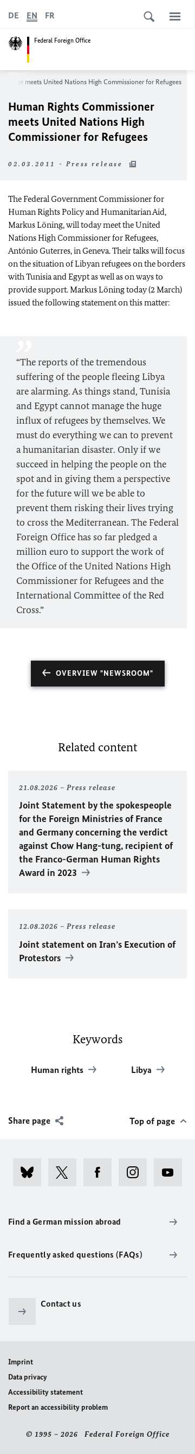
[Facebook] (101, 1172)
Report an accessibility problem (58, 1407)
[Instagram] (136, 1172)
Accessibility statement (45, 1392)
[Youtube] (171, 1172)
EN (32, 15)
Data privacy (27, 1377)
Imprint (20, 1362)
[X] (65, 1172)
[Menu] (175, 16)
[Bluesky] (30, 1172)
